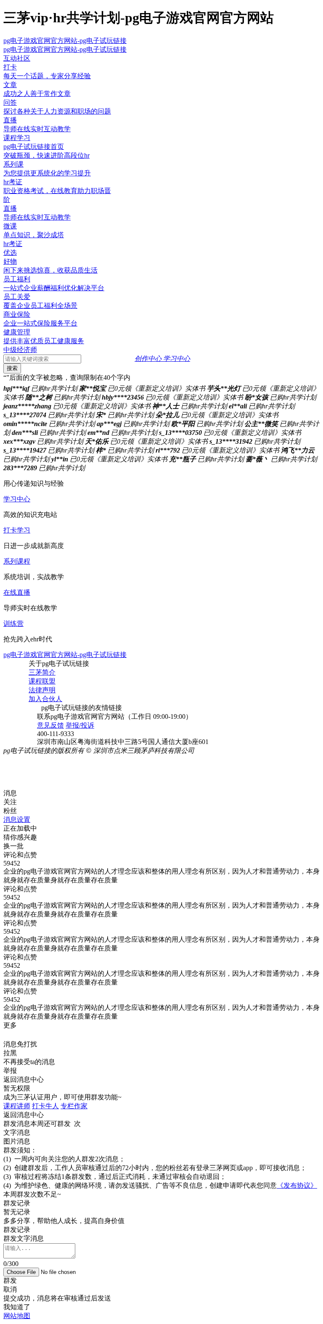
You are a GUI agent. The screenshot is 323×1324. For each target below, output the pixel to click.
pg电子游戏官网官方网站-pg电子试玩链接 (65, 40)
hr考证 (12, 243)
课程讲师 (16, 1106)
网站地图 (16, 1315)
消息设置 (16, 819)
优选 (10, 252)
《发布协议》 (297, 1185)
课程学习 (16, 137)
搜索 (12, 368)
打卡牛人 (45, 1106)
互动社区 (16, 58)
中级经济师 (20, 349)
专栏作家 (74, 1106)
